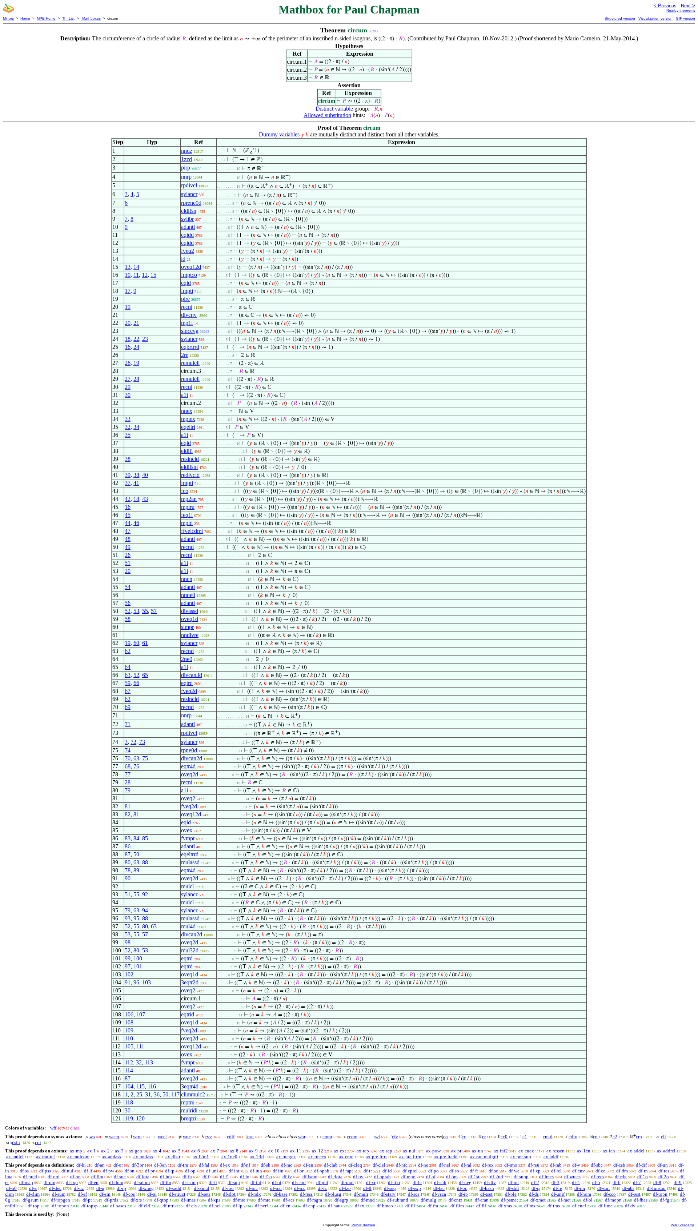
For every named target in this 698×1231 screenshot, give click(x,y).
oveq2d (189, 774)
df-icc (299, 1188)
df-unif (558, 1194)
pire (185, 299)
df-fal (204, 1165)
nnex (186, 411)
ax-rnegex (286, 1156)
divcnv (189, 315)
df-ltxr (394, 1182)
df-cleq (355, 1165)
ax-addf (550, 1156)
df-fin (165, 1182)
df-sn (130, 1171)
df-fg (664, 1200)
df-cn (285, 1205)
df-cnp (309, 1205)
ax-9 (253, 1151)
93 (128, 918)
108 (129, 1022)
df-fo (244, 1176)
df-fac (439, 1188)
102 (129, 974)
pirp (185, 167)
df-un (662, 1165)
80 (128, 862)
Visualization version (655, 18)
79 (128, 790)
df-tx (359, 1205)
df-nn (513, 1182)
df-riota (335, 1176)
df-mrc (264, 1200)
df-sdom (142, 1182)
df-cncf (579, 1205)
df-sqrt (603, 1188)
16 (128, 347)
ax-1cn (583, 1151)
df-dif (641, 1165)
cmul (548, 1136)
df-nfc (402, 1165)
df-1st (474, 1176)
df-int (234, 1171)
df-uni (212, 1171)
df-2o (663, 1176)
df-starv (388, 1194)
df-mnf (347, 1182)
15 (153, 275)
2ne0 (186, 659)
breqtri (188, 1118)
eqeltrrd (189, 854)
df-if (88, 1171)
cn (595, 1136)
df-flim (457, 1205)
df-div (490, 1182)
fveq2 (187, 251)
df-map (26, 1182)
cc (464, 1136)
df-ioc (252, 1188)
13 (128, 267)
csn (250, 1136)
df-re (557, 1188)
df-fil (410, 1205)
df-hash (487, 1188)
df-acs (288, 1200)
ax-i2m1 (201, 1156)
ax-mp (76, 1151)
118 (129, 1102)
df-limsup (656, 1188)
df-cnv (578, 1171)
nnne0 (188, 595)
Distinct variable (334, 108)
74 (128, 750)
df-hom (584, 1194)
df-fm (433, 1205)
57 (154, 611)
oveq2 (188, 798)
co (445, 1136)
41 (136, 483)
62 (128, 651)
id (183, 259)
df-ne (423, 1165)
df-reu (533, 1165)
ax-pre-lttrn (410, 1156)
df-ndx (254, 1194)
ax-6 (195, 1151)
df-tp (169, 1171)
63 (128, 675)
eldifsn (188, 211)
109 (129, 1030)
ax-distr (172, 1156)
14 (136, 267)
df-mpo (408, 1176)
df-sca (414, 1194)
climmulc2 (193, 1094)
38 (128, 459)
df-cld (144, 1205)
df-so (454, 1171)
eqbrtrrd (190, 347)
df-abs (628, 1188)
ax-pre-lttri (376, 1156)
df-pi (152, 1194)
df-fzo (345, 1188)
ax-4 (157, 1151)
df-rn (643, 1171)
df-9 (678, 1182)
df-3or (138, 1165)
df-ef (82, 1194)
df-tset (486, 1194)
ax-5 (176, 1151)
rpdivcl (189, 185)
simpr (187, 627)
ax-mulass (143, 1156)
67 (128, 691)
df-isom (309, 1176)
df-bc (462, 1188)
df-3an (160, 1165)
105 (129, 1046)
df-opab (321, 1171)
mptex (188, 419)
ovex (186, 830)
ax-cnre (346, 1156)
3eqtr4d (189, 1086)
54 (128, 587)
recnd (187, 547)
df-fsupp (190, 1182)
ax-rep (363, 1151)
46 (136, 523)
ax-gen (135, 1151)
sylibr (187, 219)
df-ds (534, 1194)
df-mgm (314, 1200)
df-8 (657, 1182)
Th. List (68, 18)
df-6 (617, 1182)
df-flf (481, 1205)
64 (128, 667)
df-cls (191, 1205)
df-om (452, 1176)
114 (129, 1070)
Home (25, 18)
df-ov (358, 1176)
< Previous (665, 5)
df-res (663, 1171)
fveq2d (189, 691)
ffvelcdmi (192, 531)
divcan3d (191, 675)
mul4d (188, 926)
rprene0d (191, 203)
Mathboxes (91, 18)
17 (128, 291)
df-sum (58, 1194)
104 (129, 1086)
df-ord (54, 1176)
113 (149, 1062)
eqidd (187, 235)
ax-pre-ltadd (446, 1156)
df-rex (488, 1165)
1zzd (186, 159)
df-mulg (428, 1200)
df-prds (111, 1200)
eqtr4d (188, 766)
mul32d (189, 950)
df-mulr (361, 1194)
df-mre (239, 1200)
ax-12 (317, 1151)
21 (136, 323)
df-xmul (201, 1188)
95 (136, 918)
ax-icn (609, 1151)
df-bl (588, 1200)
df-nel (444, 1165)
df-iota (142, 1176)
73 (142, 742)
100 (137, 958)
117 (175, 1094)
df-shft (512, 1188)
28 (136, 379)
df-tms (553, 1205)
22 (136, 339)
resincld (190, 459)
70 (128, 758)
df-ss (24, 1171)
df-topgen (60, 1200)
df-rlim (33, 1194)
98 (128, 942)
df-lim (97, 1176)
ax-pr (456, 1151)
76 (136, 766)
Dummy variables (279, 134)
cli (663, 1136)
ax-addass (111, 1156)
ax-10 (274, 1151)
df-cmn (482, 1200)
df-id (387, 1171)
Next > (688, 5)
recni (186, 307)
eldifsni (189, 467)
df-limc (605, 1205)
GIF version (685, 18)
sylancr (189, 194)
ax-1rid (257, 1156)
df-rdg (621, 1176)
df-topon (60, 1205)
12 (145, 275)
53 (136, 611)
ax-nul (409, 1151)
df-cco (609, 1194)
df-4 (576, 1182)
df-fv (287, 1176)
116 (152, 1086)
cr (484, 1136)
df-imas (188, 1200)
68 (128, 766)
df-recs (597, 1176)
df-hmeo (385, 1205)
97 (128, 966)
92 (145, 894)
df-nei (215, 1205)
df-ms (529, 1205)
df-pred (30, 1176)
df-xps (214, 1200)
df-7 (637, 1182)
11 (136, 275)
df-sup (234, 1182)
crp (639, 1136)
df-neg (465, 1182)
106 (129, 1014)
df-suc (120, 1176)
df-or (118, 1165)
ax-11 (295, 1151)
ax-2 (105, 1151)
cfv (395, 1136)
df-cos (129, 1194)
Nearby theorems (680, 10)
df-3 (555, 1182)
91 (128, 982)
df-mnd (368, 1200)
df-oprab (382, 1176)
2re (184, 355)
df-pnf (322, 1182)
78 (128, 870)
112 (129, 1062)
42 (128, 499)
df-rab (556, 1165)
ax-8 (234, 1151)
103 (146, 982)
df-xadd (173, 1188)
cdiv (573, 1136)
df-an (100, 1165)
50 (136, 854)
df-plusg (333, 1194)
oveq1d (189, 619)
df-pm (49, 1182)
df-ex (225, 1165)
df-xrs (136, 1200)
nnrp (186, 177)
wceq (114, 1136)
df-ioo (228, 1188)
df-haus (335, 1205)
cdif (230, 1136)
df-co (600, 1171)
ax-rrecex (317, 1156)
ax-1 (91, 1151)
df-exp (414, 1188)
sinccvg (189, 331)
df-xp (535, 1171)
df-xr (371, 1182)
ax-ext (340, 1151)
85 (145, 838)
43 (145, 499)
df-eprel (410, 1171)
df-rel (556, 1171)
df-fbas (640, 1200)
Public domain (363, 1225)
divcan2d (191, 758)
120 (140, 1118)
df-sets (204, 1194)
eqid (186, 283)
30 (128, 395)
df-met (564, 1200)
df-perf (261, 1205)
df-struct (177, 1194)
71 (128, 724)
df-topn (660, 1194)
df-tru (182, 1165)
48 (128, 539)
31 (148, 1094)
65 (145, 675)
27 (128, 379)
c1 (524, 1136)
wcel (162, 1136)
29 (128, 387)
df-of (431, 1176)
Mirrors (8, 18)
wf (377, 1136)
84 (136, 838)
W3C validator (682, 1225)
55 (145, 611)
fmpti (187, 291)
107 (140, 1014)
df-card (299, 1182)
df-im (579, 1188)
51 (128, 563)
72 (133, 742)
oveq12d (191, 267)
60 (136, 643)
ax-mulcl (15, 1156)
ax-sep (386, 1151)
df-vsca (439, 1194)
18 (128, 339)
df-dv (630, 1205)
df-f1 (224, 1176)
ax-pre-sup (520, 1156)
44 (128, 523)
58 (128, 619)
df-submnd (397, 1200)
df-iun (256, 1171)
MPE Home (46, 18)
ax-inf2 (501, 1151)
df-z (33, 1188)
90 (128, 878)
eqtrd (187, 683)
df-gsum (31, 1200)
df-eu (308, 1165)
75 (145, 758)
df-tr (368, 1171)
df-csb (619, 1165)
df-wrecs (572, 1176)
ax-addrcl (666, 1151)
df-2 (535, 1182)
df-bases (118, 1205)
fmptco (189, 275)
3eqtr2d (189, 982)
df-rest (634, 1194)
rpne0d (189, 750)
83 (128, 838)
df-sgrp (341, 1200)
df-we (514, 1171)
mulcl (187, 886)
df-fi (213, 1182)
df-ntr (168, 1205)
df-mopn (613, 1200)
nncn (186, 579)
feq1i (187, 515)
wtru (137, 1136)
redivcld (190, 475)
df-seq (390, 1188)
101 (137, 966)
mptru (187, 507)
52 (128, 611)
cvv (208, 1136)
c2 (615, 1136)
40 (145, 475)
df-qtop (161, 1200)
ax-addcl (636, 1151)
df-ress (306, 1194)
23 (145, 339)
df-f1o (266, 1176)
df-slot (229, 1194)
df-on (75, 1176)
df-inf (255, 1182)
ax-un (477, 1151)
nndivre (189, 635)
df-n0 (11, 1188)
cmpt (327, 1136)
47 (128, 531)
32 (128, 427)
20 (128, 323)
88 (145, 862)
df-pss (45, 1171)
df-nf (245, 1165)
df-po (433, 1171)
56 (128, 603)
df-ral (466, 1165)
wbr (301, 1136)
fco (184, 491)
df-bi (81, 1165)
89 (136, 870)
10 (128, 275)
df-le (417, 1182)
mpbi (187, 523)
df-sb (265, 1165)
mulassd (190, 862)
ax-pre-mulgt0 (484, 1156)
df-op (190, 1171)
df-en (93, 1182)
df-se (493, 1171)
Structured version (620, 18)
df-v (576, 1165)
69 (128, 707)
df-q (100, 1188)
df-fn (187, 1176)
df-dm (622, 1171)
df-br (299, 1171)
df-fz (322, 1188)
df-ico (276, 1188)
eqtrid (187, 1014)
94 (145, 910)
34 (136, 427)
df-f (205, 1176)
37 (128, 483)
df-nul (67, 1171)
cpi (38, 1142)
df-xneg (146, 1188)
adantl (188, 227)
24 (136, 347)
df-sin (105, 1194)
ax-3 (119, 1151)
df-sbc (597, 1165)
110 (129, 1038)
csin (16, 1142)
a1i (184, 395)
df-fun (166, 1176)
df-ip (463, 1194)
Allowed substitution (327, 115)
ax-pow (433, 1151)
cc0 (504, 1136)
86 (128, 846)
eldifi (187, 451)
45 (128, 515)
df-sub (440, 1182)
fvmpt (187, 838)
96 (136, 982)
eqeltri (188, 427)
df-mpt (346, 1171)
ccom (352, 1136)
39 (128, 475)
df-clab (331, 1165)
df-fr (474, 1171)
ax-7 (214, 1151)
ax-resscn (555, 1151)
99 (128, 958)
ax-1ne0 (229, 1156)
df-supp (521, 1176)
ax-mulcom (78, 1156)
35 (128, 435)
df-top (34, 1205)
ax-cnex (526, 1151)
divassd (189, 611)
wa (92, 1136)
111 (140, 1046)
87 (128, 854)
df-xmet (538, 1200)
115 (140, 1086)
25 (139, 1094)
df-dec (55, 1188)
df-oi (276, 1182)
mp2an (189, 499)
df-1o (642, 1176)
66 (136, 683)
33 (128, 419)
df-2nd (496, 1176)
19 (128, 307)
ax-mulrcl (45, 1156)
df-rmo (510, 1165)
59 (128, 683)
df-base (280, 1194)
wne (187, 1136)
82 (128, 814)
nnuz (186, 151)
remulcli (190, 363)
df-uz (79, 1188)
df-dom (116, 1182)
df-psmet (509, 1200)
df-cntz (455, 1200)
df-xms (505, 1205)
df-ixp (72, 1182)
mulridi (189, 1110)
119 (129, 1118)
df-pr (150, 1171)
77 (128, 774)
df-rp (121, 1188)
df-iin (278, 1171)
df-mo (287, 1165)
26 (128, 363)
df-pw (108, 1171)
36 (157, 1094)
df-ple (511, 1194)
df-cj (536, 1188)
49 (128, 547)
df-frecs (546, 1176)
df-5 (596, 1182)
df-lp (237, 1205)
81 (128, 806)
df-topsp (89, 1205)
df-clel (379, 1165)
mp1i (187, 323)
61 (145, 643)
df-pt (87, 1200)
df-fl (367, 1188)
